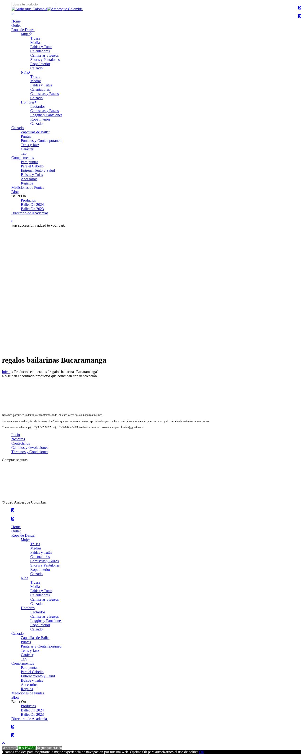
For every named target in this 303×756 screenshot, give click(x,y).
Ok (201, 752)
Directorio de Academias (29, 719)
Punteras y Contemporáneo (41, 646)
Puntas (26, 642)
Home (16, 527)
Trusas (35, 544)
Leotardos (37, 612)
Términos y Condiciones (29, 452)
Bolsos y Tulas (32, 680)
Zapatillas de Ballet (35, 638)
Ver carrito (9, 748)
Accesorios (29, 685)
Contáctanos (20, 443)
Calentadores (40, 557)
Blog (15, 697)
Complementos (22, 663)
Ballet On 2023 (32, 714)
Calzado (36, 574)
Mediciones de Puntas (27, 693)
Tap (24, 659)
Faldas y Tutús (41, 552)
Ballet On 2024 (32, 710)
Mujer (25, 540)
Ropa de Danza (23, 535)
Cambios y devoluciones (29, 448)
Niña (24, 578)
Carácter (27, 655)
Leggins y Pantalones (46, 621)
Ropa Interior (40, 569)
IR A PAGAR (27, 748)
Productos (28, 706)
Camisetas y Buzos (44, 561)
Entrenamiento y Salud (38, 676)
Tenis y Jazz (30, 650)
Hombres (28, 608)
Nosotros (18, 439)
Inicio (6, 372)
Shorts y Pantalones (45, 565)
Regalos (27, 689)
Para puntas (29, 668)
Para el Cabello (32, 672)
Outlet (16, 531)
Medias (35, 548)
